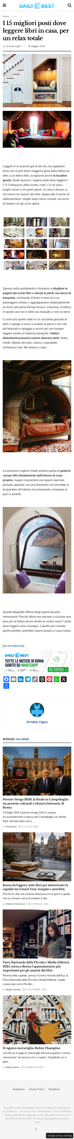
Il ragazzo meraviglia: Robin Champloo (31, 1048)
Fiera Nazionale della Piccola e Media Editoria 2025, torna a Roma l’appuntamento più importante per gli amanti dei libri (36, 966)
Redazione (11, 826)
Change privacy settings (59, 1135)
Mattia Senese (13, 989)
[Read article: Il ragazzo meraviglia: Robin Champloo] (37, 1019)
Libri (14, 16)
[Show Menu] (4, 5)
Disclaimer (54, 1089)
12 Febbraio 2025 (33, 1067)
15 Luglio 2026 (29, 826)
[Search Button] (69, 5)
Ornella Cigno (13, 46)
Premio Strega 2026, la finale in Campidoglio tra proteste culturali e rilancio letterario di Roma (36, 803)
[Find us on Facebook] (36, 1130)
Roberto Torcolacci (16, 904)
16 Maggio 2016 (36, 46)
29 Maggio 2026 (39, 904)
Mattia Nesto (12, 1067)
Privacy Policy (36, 1089)
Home (6, 16)
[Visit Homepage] (37, 5)
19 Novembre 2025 (35, 989)
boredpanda (15, 645)
